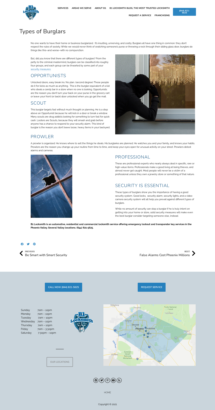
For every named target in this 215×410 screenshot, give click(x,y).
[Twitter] (28, 244)
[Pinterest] (34, 244)
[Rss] (119, 380)
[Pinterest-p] (107, 380)
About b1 (100, 8)
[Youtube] (113, 380)
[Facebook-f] (22, 244)
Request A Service (140, 15)
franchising (162, 15)
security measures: (41, 69)
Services (63, 8)
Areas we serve (81, 8)
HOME (107, 392)
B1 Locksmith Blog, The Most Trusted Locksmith (140, 8)
